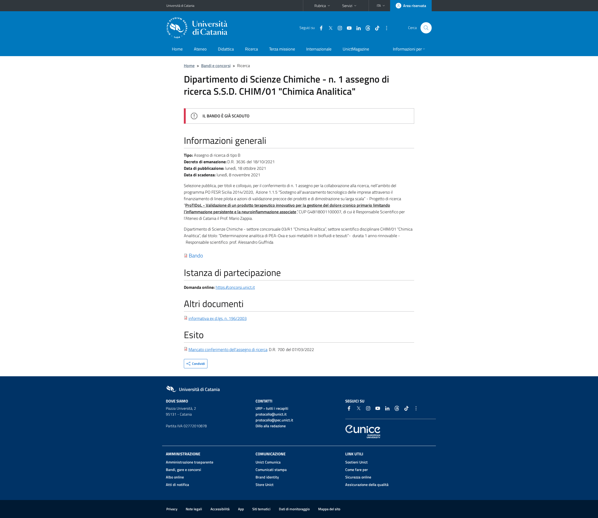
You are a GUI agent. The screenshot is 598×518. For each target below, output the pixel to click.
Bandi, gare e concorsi (183, 469)
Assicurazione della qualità (366, 484)
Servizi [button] (347, 5)
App (241, 509)
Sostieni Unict (356, 462)
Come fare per (356, 469)
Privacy (171, 509)
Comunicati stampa (271, 469)
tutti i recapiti (277, 408)
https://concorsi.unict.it (235, 287)
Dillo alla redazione (271, 426)
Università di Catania (180, 5)
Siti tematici (261, 509)
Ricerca (251, 49)
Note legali (194, 509)
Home (177, 49)
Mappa (329, 509)
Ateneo (200, 49)
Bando (196, 255)
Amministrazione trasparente (189, 462)
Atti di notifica (177, 484)
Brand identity (267, 477)
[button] (381, 5)
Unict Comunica (268, 462)
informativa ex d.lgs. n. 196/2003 (218, 318)
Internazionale (318, 49)
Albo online (175, 477)
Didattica (226, 49)
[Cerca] (426, 27)
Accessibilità (220, 509)
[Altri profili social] (384, 27)
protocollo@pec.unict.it (274, 420)
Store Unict (265, 484)
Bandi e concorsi (216, 65)
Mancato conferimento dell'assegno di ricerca (228, 349)
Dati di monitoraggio (294, 509)
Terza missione (282, 49)
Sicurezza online (358, 477)
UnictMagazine (356, 49)
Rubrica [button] (320, 5)
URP (259, 408)
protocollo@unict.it (271, 414)
